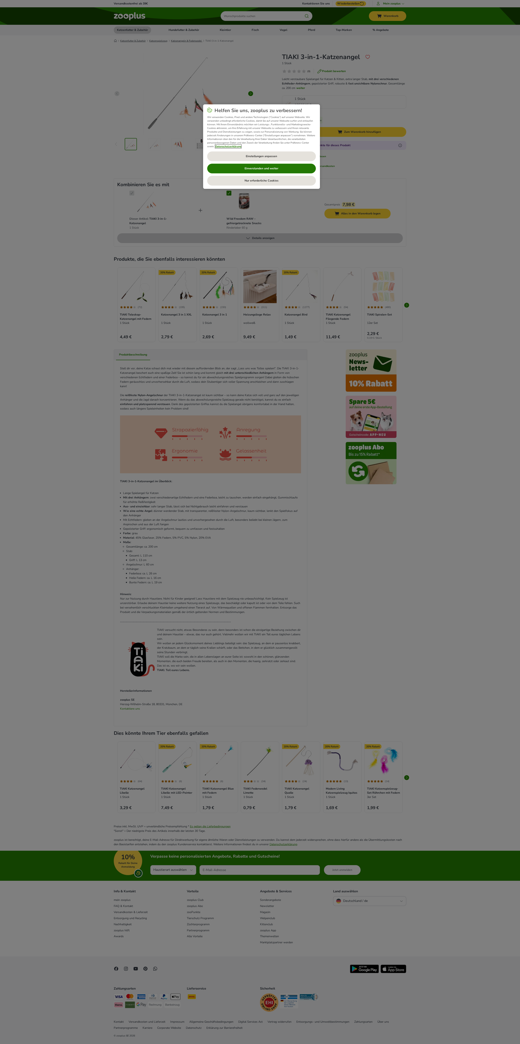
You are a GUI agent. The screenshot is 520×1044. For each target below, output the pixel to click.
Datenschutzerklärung (228, 146)
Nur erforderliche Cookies (261, 181)
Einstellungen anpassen (261, 156)
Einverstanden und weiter (261, 168)
